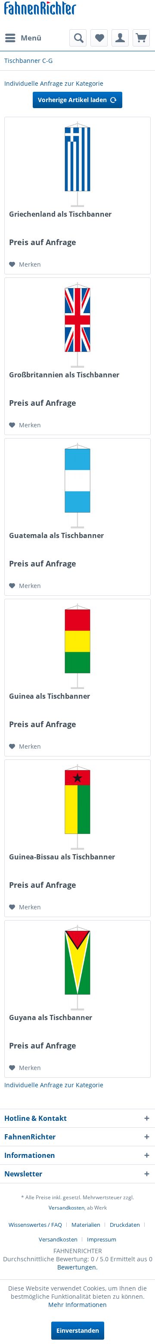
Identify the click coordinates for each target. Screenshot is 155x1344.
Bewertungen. (77, 1267)
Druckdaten (125, 1225)
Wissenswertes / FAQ (35, 1225)
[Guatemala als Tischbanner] (77, 486)
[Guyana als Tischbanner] (77, 968)
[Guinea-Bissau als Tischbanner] (77, 807)
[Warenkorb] (141, 38)
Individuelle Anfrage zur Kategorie (53, 83)
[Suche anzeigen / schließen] (78, 38)
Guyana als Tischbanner (50, 1017)
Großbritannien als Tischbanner (64, 375)
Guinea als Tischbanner (49, 696)
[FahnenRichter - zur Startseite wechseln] (40, 8)
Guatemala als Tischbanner (56, 535)
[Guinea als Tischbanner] (77, 647)
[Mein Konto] (120, 38)
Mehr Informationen (77, 1304)
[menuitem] (23, 38)
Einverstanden (77, 1330)
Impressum (101, 1239)
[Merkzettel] (99, 38)
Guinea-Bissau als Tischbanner (62, 857)
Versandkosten (66, 1207)
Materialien (85, 1225)
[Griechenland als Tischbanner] (77, 164)
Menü (31, 38)
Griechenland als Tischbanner (60, 214)
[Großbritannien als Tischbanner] (77, 325)
